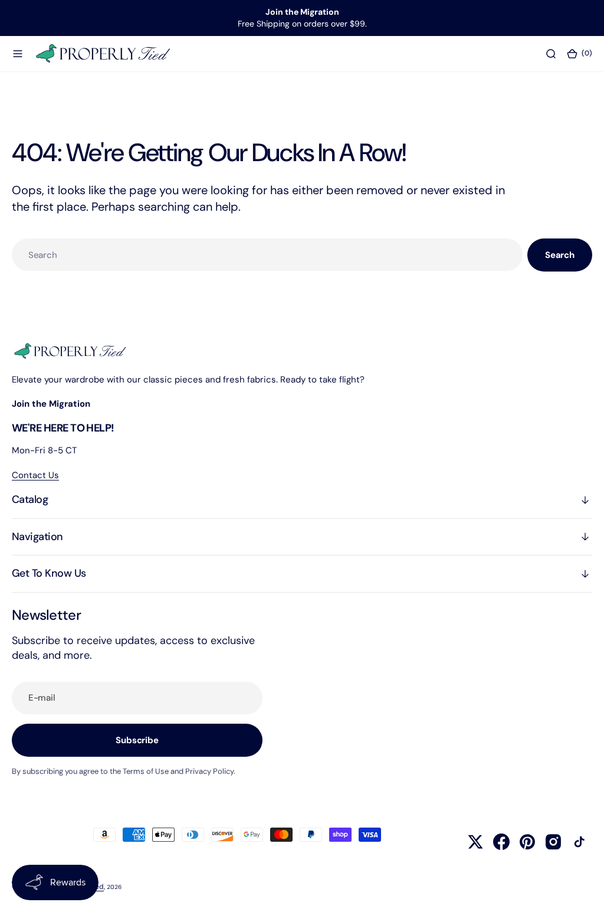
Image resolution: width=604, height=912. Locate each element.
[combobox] (267, 254)
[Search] (551, 53)
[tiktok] (579, 842)
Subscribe (137, 740)
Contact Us (35, 475)
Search (560, 255)
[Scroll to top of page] (584, 892)
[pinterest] (527, 842)
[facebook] (501, 842)
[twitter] (475, 842)
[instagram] (553, 842)
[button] (18, 53)
